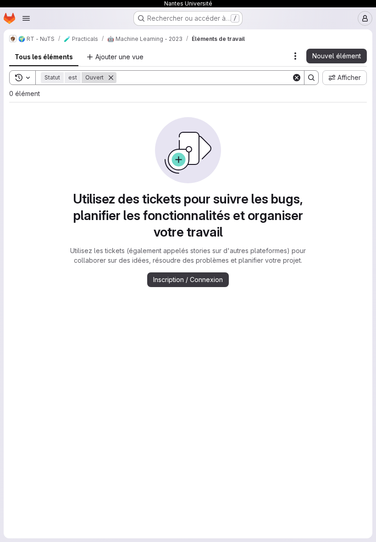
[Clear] (296, 77)
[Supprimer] (110, 77)
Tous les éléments (44, 57)
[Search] (311, 77)
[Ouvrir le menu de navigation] (26, 18)
